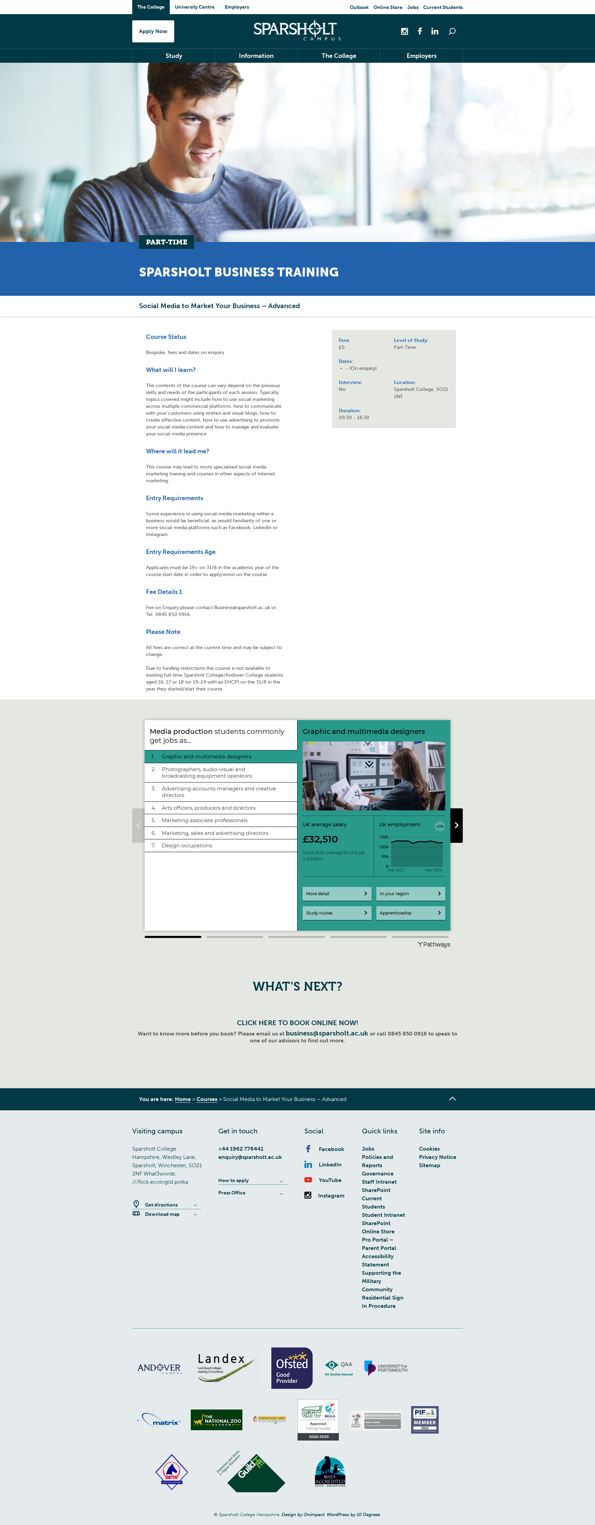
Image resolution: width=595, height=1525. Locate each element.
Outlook (359, 7)
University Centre (195, 7)
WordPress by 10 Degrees (353, 1514)
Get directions (161, 1205)
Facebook (331, 1149)
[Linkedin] (431, 31)
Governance (378, 1173)
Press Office (232, 1193)
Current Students (443, 7)
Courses (207, 1099)
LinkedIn (330, 1164)
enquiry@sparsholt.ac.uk (250, 1157)
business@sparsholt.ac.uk (328, 1033)
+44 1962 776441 (240, 1148)
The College (151, 7)
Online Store (388, 7)
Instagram (331, 1195)
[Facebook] (416, 31)
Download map (162, 1214)
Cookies (429, 1148)
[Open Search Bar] (452, 31)
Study (174, 56)
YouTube (330, 1180)
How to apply (233, 1180)
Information (256, 56)
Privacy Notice (437, 1157)
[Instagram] (405, 31)
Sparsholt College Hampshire (297, 29)
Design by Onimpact (303, 1514)
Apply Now (153, 31)
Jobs (412, 7)
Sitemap (429, 1165)
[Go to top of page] (452, 1098)
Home (183, 1099)
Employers (237, 7)
